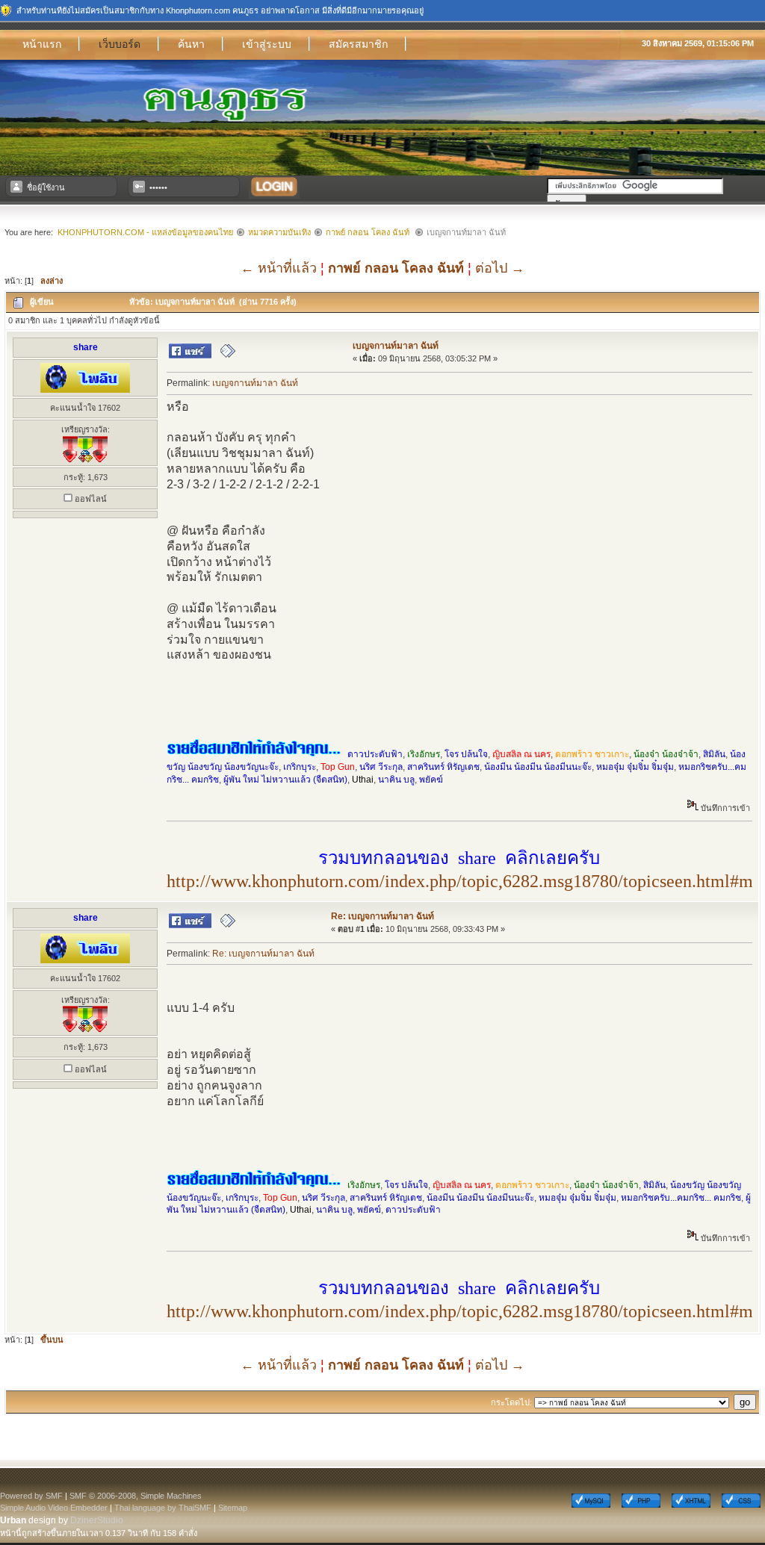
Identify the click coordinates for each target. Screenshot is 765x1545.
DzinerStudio (96, 1520)
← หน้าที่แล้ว (279, 268)
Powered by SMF (31, 1495)
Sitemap (232, 1507)
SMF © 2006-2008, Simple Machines (135, 1495)
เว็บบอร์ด (119, 44)
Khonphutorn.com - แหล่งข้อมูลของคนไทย (145, 232)
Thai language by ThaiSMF (162, 1507)
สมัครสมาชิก (358, 44)
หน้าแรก (41, 44)
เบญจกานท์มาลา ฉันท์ (396, 346)
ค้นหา (191, 44)
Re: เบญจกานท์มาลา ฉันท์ (382, 916)
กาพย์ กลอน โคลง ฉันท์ (369, 232)
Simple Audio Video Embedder (54, 1507)
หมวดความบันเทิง (279, 232)
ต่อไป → (499, 268)
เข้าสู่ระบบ (266, 44)
